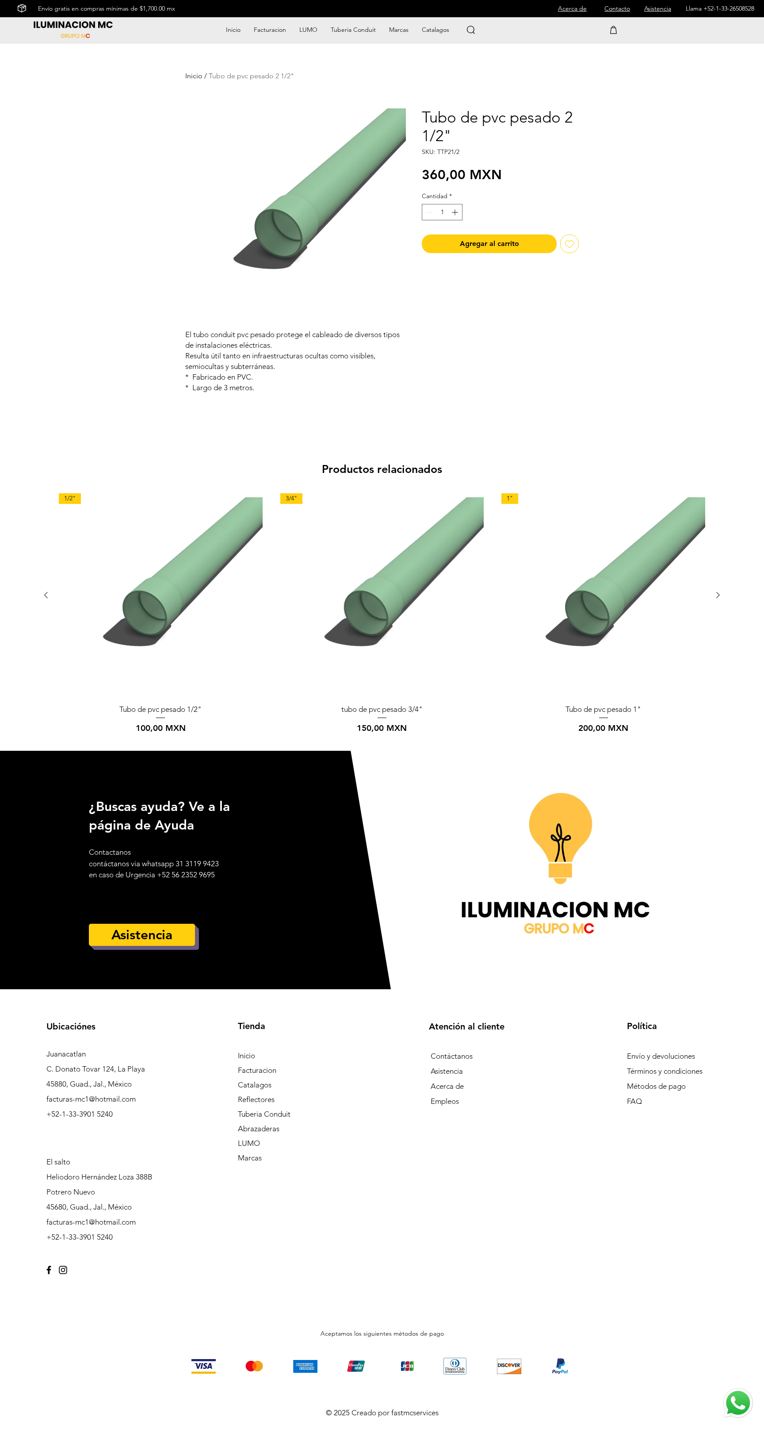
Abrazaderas (258, 1128)
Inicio (193, 76)
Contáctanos (452, 1056)
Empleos (445, 1101)
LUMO (249, 1143)
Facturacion (257, 1070)
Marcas (250, 1157)
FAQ (634, 1101)
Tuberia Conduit (264, 1114)
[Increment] (455, 212)
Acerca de (447, 1086)
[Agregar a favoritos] (569, 243)
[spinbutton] (442, 212)
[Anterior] (46, 595)
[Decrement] (428, 212)
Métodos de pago (657, 1086)
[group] (382, 614)
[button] (398, 29)
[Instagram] (63, 1269)
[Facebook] (48, 1269)
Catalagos (254, 1084)
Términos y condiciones (665, 1071)
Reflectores (256, 1099)
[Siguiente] (718, 595)
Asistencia (447, 1071)
